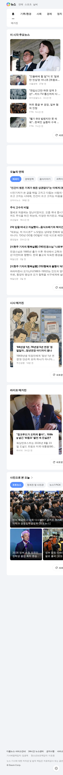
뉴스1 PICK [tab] (55, 484)
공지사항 (50, 751)
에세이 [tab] (15, 179)
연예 (20, 4)
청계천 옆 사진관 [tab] (35, 484)
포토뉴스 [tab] (16, 484)
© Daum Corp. (14, 765)
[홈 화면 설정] (56, 768)
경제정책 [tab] (29, 179)
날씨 (35, 4)
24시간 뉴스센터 (36, 751)
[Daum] (9, 4)
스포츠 (28, 4)
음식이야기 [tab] (45, 179)
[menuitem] (13, 14)
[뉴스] (13, 4)
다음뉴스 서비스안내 (16, 751)
